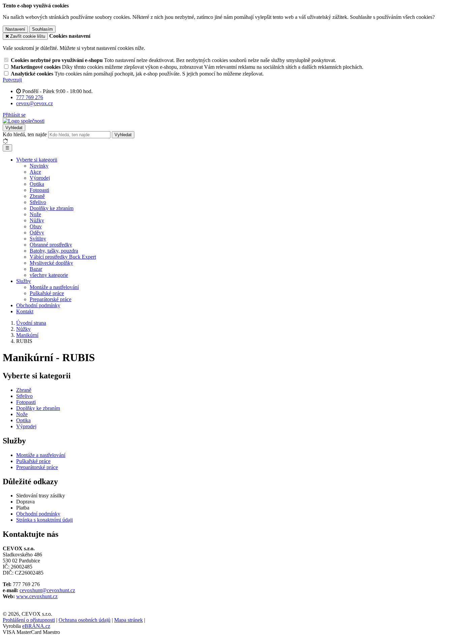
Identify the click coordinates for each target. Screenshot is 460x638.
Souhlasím (42, 29)
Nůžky (37, 220)
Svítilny (38, 238)
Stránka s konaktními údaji (44, 520)
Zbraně (37, 196)
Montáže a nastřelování (54, 287)
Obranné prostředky (51, 245)
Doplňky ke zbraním (51, 208)
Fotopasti (39, 190)
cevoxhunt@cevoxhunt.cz (47, 590)
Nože (35, 214)
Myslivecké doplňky (51, 263)
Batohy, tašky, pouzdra (54, 251)
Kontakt (24, 311)
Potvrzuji (12, 80)
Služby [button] (23, 281)
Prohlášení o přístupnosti (29, 620)
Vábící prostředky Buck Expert (63, 257)
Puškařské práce (47, 293)
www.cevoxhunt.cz (37, 596)
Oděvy (37, 232)
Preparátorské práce (50, 299)
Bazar (36, 269)
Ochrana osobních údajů (84, 620)
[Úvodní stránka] (23, 121)
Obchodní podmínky (38, 305)
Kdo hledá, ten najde (25, 134)
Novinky (39, 166)
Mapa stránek (128, 620)
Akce (35, 172)
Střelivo (38, 202)
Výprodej (40, 178)
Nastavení (15, 29)
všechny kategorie (49, 275)
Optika (37, 184)
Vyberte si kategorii (36, 160)
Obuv (36, 226)
